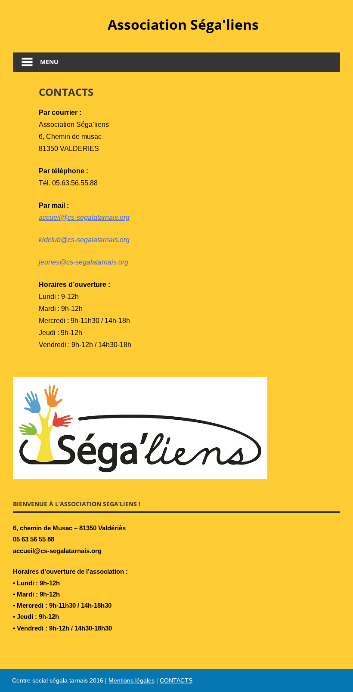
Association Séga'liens (183, 24)
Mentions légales (131, 680)
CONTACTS (176, 680)
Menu (49, 62)
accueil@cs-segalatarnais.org (84, 217)
